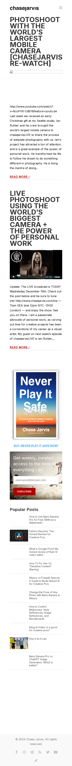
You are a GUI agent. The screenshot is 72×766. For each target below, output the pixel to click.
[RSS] (40, 752)
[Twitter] (47, 752)
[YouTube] (55, 752)
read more (20, 176)
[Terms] (36, 760)
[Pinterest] (32, 752)
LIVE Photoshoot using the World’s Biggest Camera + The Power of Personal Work (35, 218)
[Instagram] (24, 752)
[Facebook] (16, 752)
